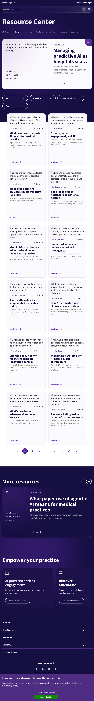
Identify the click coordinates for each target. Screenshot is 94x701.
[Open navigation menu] (89, 9)
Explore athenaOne (71, 601)
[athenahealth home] (12, 9)
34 (69, 451)
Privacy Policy (12, 686)
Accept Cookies (46, 697)
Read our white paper (17, 601)
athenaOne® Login (84, 2)
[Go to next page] (76, 451)
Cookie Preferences (47, 692)
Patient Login (7, 3)
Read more (57, 84)
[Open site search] (84, 9)
